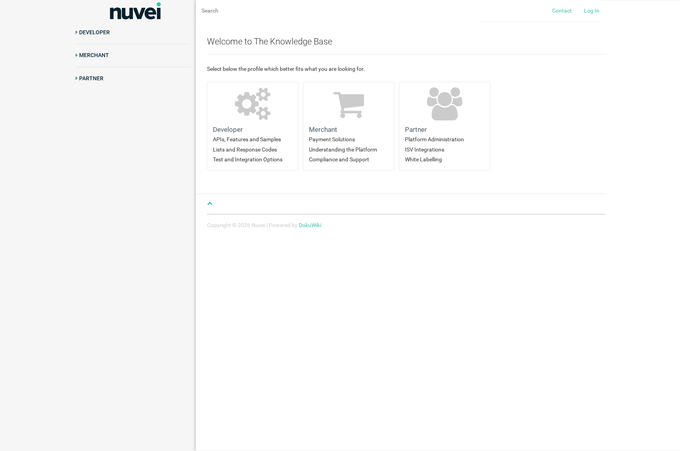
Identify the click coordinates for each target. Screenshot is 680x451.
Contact (562, 10)
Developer (94, 32)
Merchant (94, 55)
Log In (591, 10)
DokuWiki (310, 225)
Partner (91, 78)
